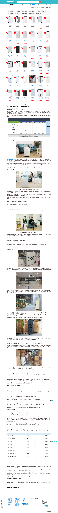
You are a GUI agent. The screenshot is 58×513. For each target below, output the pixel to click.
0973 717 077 (54, 400)
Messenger (2, 507)
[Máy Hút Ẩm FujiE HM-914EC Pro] (25, 79)
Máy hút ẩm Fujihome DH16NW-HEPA (10, 55)
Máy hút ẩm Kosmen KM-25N (47, 85)
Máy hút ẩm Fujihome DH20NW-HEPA (47, 55)
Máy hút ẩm (33, 4)
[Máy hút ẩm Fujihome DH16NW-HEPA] (10, 49)
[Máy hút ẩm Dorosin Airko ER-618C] (17, 64)
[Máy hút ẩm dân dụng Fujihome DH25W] (40, 64)
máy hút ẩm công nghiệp (43, 210)
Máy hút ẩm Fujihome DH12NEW (10, 40)
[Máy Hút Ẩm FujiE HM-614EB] (10, 79)
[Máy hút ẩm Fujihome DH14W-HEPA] (25, 34)
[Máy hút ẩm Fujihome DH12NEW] (10, 34)
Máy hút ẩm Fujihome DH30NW (47, 70)
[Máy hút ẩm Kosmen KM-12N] (32, 34)
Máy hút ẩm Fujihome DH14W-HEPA (25, 40)
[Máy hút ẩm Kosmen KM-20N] (17, 79)
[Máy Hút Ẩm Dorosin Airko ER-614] (47, 34)
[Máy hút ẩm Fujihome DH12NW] (47, 20)
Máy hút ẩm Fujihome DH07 (17, 25)
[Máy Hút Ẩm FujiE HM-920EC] (47, 93)
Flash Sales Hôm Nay (22, 4)
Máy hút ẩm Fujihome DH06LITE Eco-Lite (10, 25)
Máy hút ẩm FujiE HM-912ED (17, 55)
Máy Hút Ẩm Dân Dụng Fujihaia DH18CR (32, 70)
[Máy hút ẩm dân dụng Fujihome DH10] (40, 20)
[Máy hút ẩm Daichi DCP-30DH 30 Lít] (32, 79)
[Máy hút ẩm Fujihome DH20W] (40, 49)
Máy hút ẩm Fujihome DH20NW (32, 55)
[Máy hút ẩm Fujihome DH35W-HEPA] (40, 79)
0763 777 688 (54, 441)
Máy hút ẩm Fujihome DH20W (40, 55)
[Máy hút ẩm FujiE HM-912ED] (17, 49)
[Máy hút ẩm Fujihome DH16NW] (25, 49)
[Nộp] (40, 2)
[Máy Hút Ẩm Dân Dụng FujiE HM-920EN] (40, 93)
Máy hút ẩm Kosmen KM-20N (17, 85)
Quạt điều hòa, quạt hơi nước (48, 4)
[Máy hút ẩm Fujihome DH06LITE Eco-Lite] (10, 20)
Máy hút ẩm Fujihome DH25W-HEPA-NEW (32, 98)
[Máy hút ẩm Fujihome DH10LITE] (25, 20)
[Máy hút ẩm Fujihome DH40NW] (17, 93)
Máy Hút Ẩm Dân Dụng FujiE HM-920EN (40, 98)
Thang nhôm (42, 4)
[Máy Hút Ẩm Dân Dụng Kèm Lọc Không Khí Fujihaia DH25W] (10, 93)
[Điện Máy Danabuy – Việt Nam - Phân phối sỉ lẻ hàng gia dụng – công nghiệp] (11, 2)
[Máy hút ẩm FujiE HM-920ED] (25, 93)
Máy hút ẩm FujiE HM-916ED (25, 70)
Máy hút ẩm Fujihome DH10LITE (25, 25)
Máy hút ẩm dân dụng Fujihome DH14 (17, 40)
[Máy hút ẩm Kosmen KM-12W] (40, 34)
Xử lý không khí (13, 6)
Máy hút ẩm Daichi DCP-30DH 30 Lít (32, 85)
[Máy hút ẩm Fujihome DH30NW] (47, 64)
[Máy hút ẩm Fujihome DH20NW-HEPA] (47, 49)
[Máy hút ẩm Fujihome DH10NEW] (32, 20)
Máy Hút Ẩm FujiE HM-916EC (10, 70)
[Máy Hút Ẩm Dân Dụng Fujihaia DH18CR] (32, 64)
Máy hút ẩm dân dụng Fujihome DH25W (40, 70)
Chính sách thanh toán (17, 501)
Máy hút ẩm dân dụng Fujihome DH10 (40, 25)
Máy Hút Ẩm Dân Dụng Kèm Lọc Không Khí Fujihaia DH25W (10, 99)
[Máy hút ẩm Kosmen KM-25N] (47, 79)
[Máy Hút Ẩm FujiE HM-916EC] (10, 64)
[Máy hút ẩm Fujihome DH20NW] (32, 49)
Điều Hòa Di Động (38, 4)
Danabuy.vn (19, 431)
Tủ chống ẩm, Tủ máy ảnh (28, 4)
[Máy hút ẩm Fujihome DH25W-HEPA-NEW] (32, 93)
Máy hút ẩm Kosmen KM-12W (40, 40)
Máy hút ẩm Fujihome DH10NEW (32, 25)
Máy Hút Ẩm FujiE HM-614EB (10, 85)
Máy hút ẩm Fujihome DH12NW (47, 25)
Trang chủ (8, 6)
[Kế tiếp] (32, 104)
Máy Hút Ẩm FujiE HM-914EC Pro (25, 85)
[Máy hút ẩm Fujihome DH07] (17, 20)
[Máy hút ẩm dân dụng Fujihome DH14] (17, 34)
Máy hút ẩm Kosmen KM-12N (32, 40)
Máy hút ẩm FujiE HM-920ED (25, 98)
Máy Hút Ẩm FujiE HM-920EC (47, 98)
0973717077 (8, 483)
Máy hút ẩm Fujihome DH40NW (17, 98)
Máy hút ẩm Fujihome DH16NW (25, 55)
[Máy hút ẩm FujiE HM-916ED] (25, 64)
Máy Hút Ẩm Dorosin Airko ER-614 (48, 40)
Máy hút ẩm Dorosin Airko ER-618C (17, 70)
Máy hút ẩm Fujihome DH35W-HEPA (40, 85)
